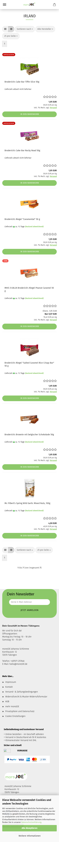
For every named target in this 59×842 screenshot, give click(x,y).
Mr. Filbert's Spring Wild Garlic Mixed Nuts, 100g (27, 503)
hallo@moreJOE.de (18, 664)
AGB (7, 701)
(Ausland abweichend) (34, 227)
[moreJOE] (29, 4)
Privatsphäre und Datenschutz (19, 711)
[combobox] (25, 29)
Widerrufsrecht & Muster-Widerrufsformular (26, 696)
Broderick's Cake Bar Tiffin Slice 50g (22, 82)
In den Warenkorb (29, 114)
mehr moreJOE (12, 706)
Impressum (10, 682)
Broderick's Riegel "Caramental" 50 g (22, 219)
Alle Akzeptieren (29, 828)
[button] (5, 29)
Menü (4, 4)
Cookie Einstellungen (15, 716)
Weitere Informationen (30, 836)
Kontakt (9, 687)
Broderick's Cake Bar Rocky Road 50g (22, 150)
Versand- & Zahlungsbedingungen (21, 691)
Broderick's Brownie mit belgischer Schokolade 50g (29, 434)
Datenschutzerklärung (31, 822)
